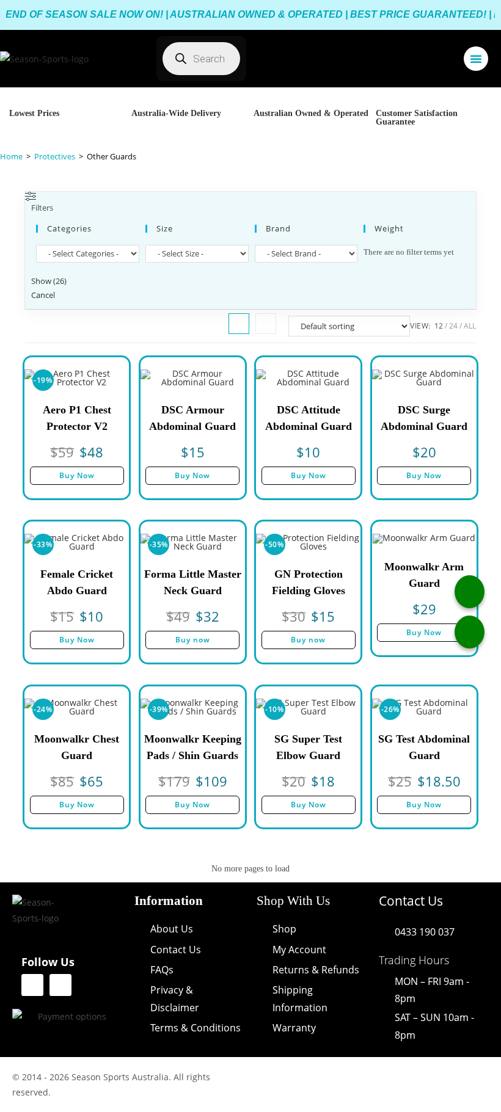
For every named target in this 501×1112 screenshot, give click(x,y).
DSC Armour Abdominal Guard (192, 418)
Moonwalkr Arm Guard (424, 575)
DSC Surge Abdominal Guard (424, 418)
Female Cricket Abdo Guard (76, 582)
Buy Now (77, 475)
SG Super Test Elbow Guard (308, 747)
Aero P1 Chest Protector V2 (77, 418)
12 (438, 326)
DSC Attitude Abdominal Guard (308, 418)
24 (453, 326)
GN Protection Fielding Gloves (308, 582)
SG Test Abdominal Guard (424, 747)
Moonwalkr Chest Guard (76, 747)
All (470, 326)
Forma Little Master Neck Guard (192, 582)
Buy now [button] (192, 639)
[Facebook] (32, 985)
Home (11, 156)
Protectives (54, 156)
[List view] (265, 323)
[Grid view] (239, 323)
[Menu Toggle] (476, 58)
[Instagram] (60, 985)
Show (49, 280)
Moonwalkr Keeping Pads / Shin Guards (192, 747)
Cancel (43, 294)
